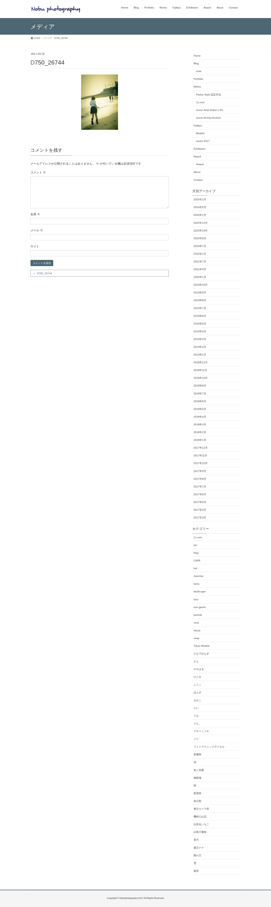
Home (197, 55)
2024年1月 (200, 214)
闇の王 (197, 855)
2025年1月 (200, 199)
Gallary (198, 125)
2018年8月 (200, 385)
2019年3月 (200, 339)
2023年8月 (200, 238)
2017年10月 (201, 463)
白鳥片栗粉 (200, 832)
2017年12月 (201, 447)
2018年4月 (200, 416)
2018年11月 (200, 370)
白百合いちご (201, 824)
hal (195, 568)
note (198, 71)
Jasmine (198, 576)
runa (196, 622)
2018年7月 (200, 393)
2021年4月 (200, 269)
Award (197, 156)
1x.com (200, 102)
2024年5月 (200, 207)
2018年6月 (200, 401)
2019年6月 (200, 315)
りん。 (197, 723)
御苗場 (197, 777)
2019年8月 (200, 300)
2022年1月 (200, 253)
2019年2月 (200, 346)
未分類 (197, 801)
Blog (196, 63)
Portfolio (198, 78)
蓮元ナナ (199, 847)
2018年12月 (201, 362)
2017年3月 (200, 517)
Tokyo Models (202, 645)
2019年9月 (200, 292)
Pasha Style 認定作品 (208, 94)
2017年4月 (200, 509)
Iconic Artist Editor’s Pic (209, 110)
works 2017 (203, 141)
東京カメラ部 (201, 808)
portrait (198, 614)
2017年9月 (200, 471)
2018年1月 (200, 439)
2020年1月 (200, 277)
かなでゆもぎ (201, 653)
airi (195, 545)
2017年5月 (200, 502)
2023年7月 (200, 246)
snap (196, 638)
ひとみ (197, 676)
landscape (200, 591)
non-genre (200, 607)
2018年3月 (200, 424)
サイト (34, 246)
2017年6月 (200, 494)
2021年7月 (200, 261)
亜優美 (197, 754)
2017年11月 (200, 455)
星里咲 (197, 793)
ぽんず (197, 692)
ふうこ (197, 684)
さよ (196, 661)
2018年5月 (200, 409)
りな (196, 715)
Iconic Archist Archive (208, 117)
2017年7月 (200, 486)
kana (196, 583)
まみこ (197, 700)
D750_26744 (44, 273)
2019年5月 (200, 323)
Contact (198, 179)
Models (200, 133)
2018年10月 (201, 377)
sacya (197, 630)
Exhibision (199, 148)
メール (36, 230)
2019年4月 (200, 331)
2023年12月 (201, 222)
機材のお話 (200, 816)
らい (196, 707)
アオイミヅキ (201, 731)
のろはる (199, 669)
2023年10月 (201, 230)
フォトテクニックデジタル (209, 746)
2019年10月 (201, 284)
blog (196, 552)
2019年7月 (200, 308)
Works (197, 86)
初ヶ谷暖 (199, 770)
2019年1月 (200, 354)
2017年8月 (200, 478)
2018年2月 (200, 432)
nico (196, 599)
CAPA (197, 560)
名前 (35, 214)
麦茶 (196, 870)
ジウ (196, 738)
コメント (38, 172)
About (197, 171)
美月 (196, 839)
